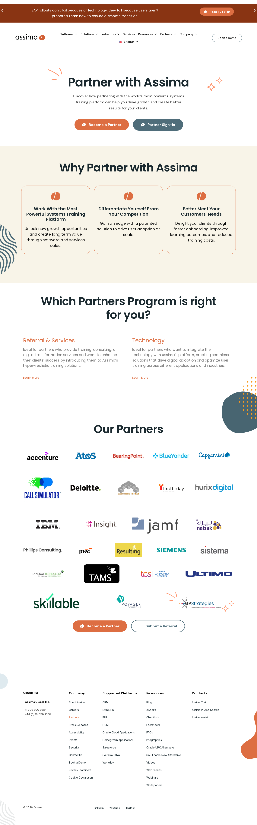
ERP (105, 717)
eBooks (151, 709)
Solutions (87, 34)
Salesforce (109, 747)
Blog (149, 702)
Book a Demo (77, 762)
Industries (108, 34)
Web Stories (154, 770)
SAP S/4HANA (111, 755)
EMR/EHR (108, 709)
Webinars (152, 777)
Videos (150, 762)
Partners (166, 34)
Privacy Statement (80, 770)
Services (129, 34)
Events (73, 740)
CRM (105, 702)
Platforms (66, 34)
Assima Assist (200, 717)
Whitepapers (154, 785)
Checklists (152, 717)
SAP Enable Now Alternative (163, 755)
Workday (108, 762)
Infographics (154, 740)
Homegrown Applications (118, 740)
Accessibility (76, 732)
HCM (106, 724)
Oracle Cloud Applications (119, 732)
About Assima (77, 702)
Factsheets (153, 724)
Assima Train (199, 702)
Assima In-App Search (205, 709)
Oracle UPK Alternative (160, 747)
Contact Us (75, 755)
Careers (74, 709)
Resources (145, 34)
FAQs (149, 732)
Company (186, 34)
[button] (2, 10)
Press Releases (78, 724)
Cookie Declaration (81, 777)
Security (74, 747)
